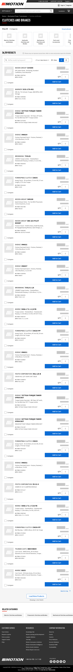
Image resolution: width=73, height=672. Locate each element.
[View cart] (69, 11)
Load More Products (36, 596)
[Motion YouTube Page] (64, 661)
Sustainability (52, 647)
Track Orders (5, 632)
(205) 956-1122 (44, 670)
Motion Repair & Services (32, 649)
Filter (55, 60)
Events (51, 634)
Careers (51, 637)
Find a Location (6, 637)
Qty (59, 77)
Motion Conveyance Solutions (34, 642)
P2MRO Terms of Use (39, 668)
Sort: (38, 60)
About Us (51, 632)
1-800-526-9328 (43, 1)
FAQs (3, 642)
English (67, 1)
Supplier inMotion (30, 637)
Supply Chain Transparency (40, 667)
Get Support (48, 668)
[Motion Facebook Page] (51, 661)
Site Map (28, 639)
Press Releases (53, 639)
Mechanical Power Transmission (17, 16)
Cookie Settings (29, 668)
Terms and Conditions (52, 667)
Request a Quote (6, 634)
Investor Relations (54, 642)
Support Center (56, 1)
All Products (6, 11)
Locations (62, 11)
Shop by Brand (66, 29)
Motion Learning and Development (35, 634)
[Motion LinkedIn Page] (57, 661)
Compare (10, 83)
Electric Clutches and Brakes (13, 615)
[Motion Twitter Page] (60, 661)
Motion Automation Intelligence (34, 644)
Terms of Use (62, 667)
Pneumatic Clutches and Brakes (37, 615)
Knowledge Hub (30, 632)
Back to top (64, 591)
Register (69, 5)
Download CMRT (53, 644)
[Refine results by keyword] (6, 60)
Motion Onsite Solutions (32, 647)
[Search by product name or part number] (51, 11)
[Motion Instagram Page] (54, 661)
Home (4, 16)
